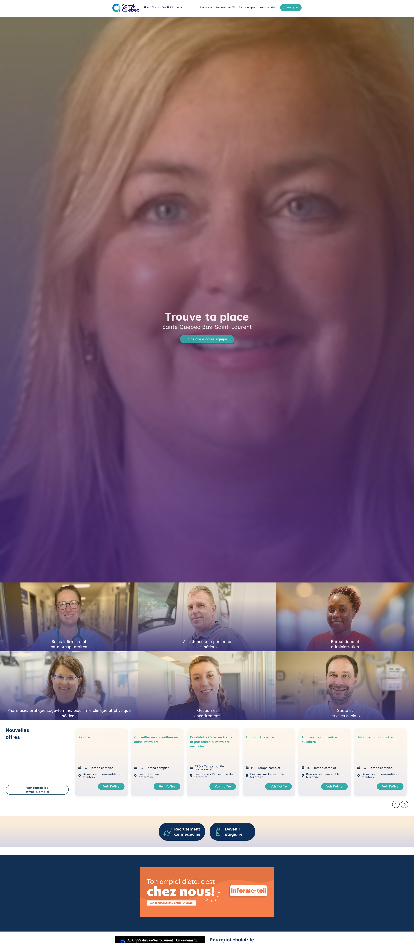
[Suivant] (404, 804)
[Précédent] (396, 804)
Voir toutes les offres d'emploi (37, 790)
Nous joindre (268, 7)
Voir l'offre (111, 786)
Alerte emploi (247, 7)
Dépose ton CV (225, 7)
